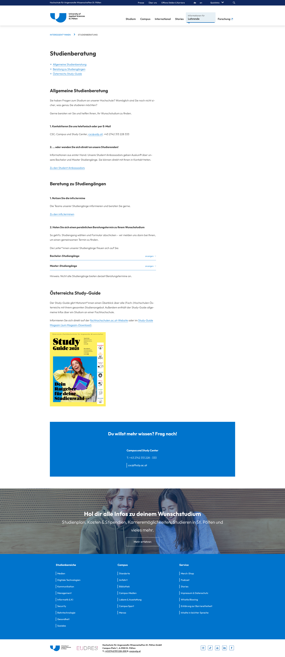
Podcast (185, 579)
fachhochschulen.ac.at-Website (109, 320)
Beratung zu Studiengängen (69, 69)
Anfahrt (123, 579)
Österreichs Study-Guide (67, 73)
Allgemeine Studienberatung (69, 64)
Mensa (122, 612)
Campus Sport (126, 606)
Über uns (153, 2)
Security (61, 606)
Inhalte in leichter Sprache (195, 612)
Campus (145, 19)
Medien (61, 573)
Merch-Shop (187, 573)
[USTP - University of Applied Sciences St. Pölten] (68, 15)
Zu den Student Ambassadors (67, 168)
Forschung (224, 19)
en (201, 2)
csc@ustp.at (95, 134)
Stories (179, 19)
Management (64, 593)
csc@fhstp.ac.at (137, 465)
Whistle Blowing (189, 599)
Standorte (124, 573)
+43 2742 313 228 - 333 (143, 457)
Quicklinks (215, 2)
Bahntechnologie (66, 612)
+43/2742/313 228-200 (116, 651)
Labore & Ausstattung (130, 599)
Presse (141, 2)
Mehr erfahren (142, 541)
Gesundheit (63, 619)
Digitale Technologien (68, 579)
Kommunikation (65, 586)
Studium (131, 19)
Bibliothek (124, 586)
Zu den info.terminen (62, 214)
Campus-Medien (128, 593)
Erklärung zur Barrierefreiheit (196, 606)
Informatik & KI (65, 599)
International (163, 19)
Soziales (61, 625)
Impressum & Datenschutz (194, 593)
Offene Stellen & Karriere (173, 2)
